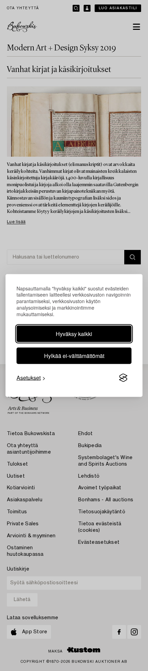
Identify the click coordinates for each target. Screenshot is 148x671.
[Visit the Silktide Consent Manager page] (123, 378)
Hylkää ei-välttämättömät (74, 356)
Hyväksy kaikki (74, 334)
